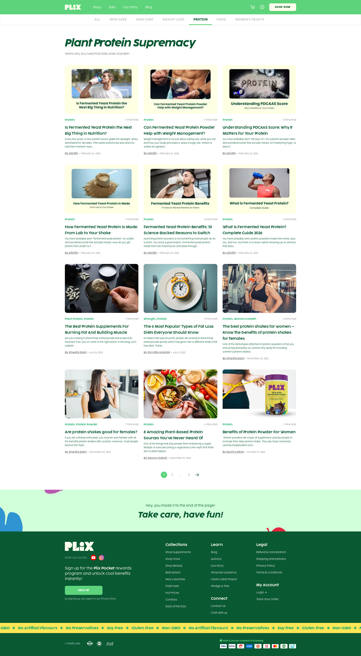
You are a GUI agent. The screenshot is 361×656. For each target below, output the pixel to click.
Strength (149, 319)
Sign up (83, 590)
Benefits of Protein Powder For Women (259, 432)
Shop (97, 7)
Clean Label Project (224, 579)
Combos (171, 599)
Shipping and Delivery (271, 559)
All (97, 19)
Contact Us (218, 606)
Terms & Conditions (269, 572)
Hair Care (144, 19)
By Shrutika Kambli (157, 352)
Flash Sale (172, 586)
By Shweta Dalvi (76, 352)
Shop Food (172, 559)
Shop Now (282, 7)
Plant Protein (74, 319)
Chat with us (219, 612)
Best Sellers (172, 572)
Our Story (130, 7)
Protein (200, 19)
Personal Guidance (224, 572)
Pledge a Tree (220, 586)
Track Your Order (267, 599)
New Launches (175, 579)
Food (221, 19)
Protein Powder (87, 424)
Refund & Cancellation (271, 552)
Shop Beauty (173, 565)
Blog (148, 7)
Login (260, 592)
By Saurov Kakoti (155, 458)
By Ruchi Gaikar (233, 452)
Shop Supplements (178, 552)
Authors (216, 559)
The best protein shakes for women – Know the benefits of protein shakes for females (258, 332)
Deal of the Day (175, 606)
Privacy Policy (265, 565)
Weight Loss (173, 19)
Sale (112, 7)
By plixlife (71, 153)
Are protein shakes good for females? (101, 432)
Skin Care (118, 19)
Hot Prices (172, 592)
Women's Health (245, 319)
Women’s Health (249, 19)
